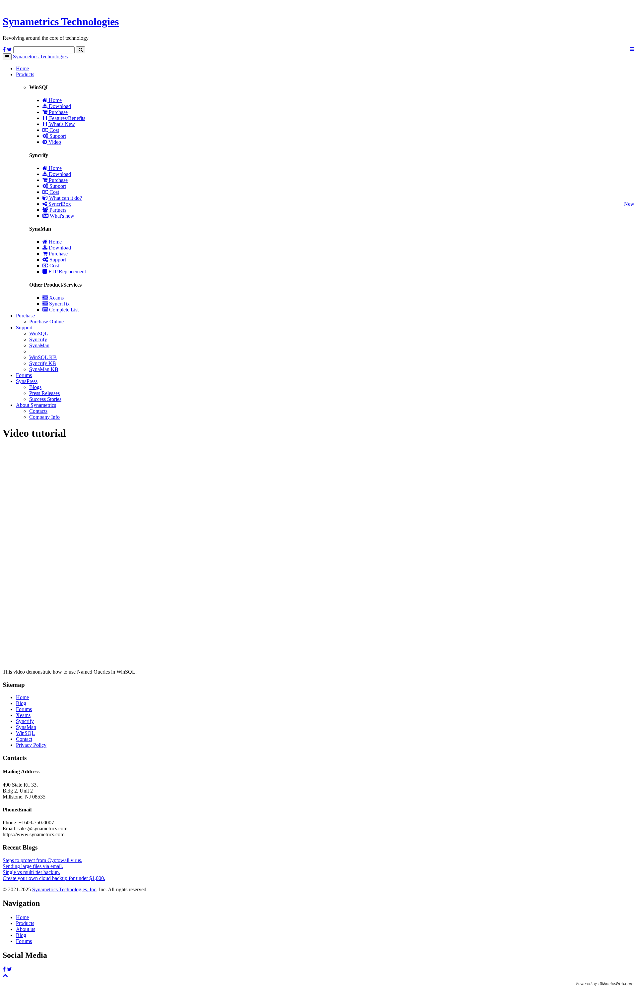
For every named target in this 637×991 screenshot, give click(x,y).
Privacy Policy (31, 745)
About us (25, 929)
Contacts (38, 411)
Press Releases (44, 393)
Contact (24, 739)
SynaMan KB (43, 369)
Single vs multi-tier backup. (31, 872)
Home (22, 68)
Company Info (44, 417)
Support (57, 136)
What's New (61, 124)
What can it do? (65, 198)
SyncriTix (59, 303)
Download (59, 106)
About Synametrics (36, 405)
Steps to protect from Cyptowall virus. (42, 860)
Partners (57, 210)
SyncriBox (59, 204)
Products (25, 74)
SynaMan (39, 345)
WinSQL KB (43, 357)
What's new (61, 216)
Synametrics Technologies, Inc (64, 889)
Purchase (57, 112)
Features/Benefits (66, 118)
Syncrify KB (42, 363)
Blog (21, 703)
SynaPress (26, 381)
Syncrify (38, 339)
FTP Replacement (66, 271)
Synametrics (61, 22)
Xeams (56, 298)
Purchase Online (46, 321)
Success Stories (45, 399)
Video (54, 142)
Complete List (63, 309)
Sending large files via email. (33, 866)
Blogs (35, 387)
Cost (53, 130)
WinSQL (38, 333)
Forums (24, 375)
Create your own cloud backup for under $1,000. (54, 878)
